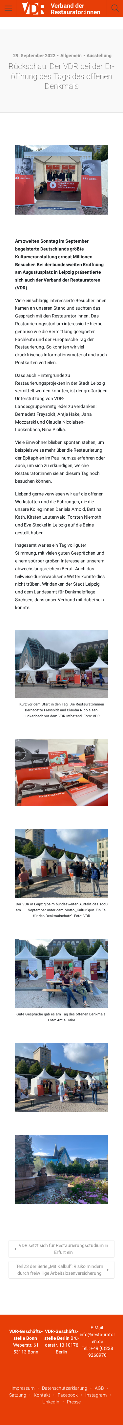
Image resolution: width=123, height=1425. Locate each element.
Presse (74, 1401)
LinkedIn (50, 1401)
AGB (99, 1388)
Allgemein (71, 55)
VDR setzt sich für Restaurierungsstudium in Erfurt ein (63, 1249)
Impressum (22, 1388)
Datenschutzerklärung (64, 1388)
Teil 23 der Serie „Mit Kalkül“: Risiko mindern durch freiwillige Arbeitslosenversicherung (59, 1270)
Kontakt (42, 1395)
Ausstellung (99, 55)
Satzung (17, 1395)
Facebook (68, 1395)
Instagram (96, 1395)
